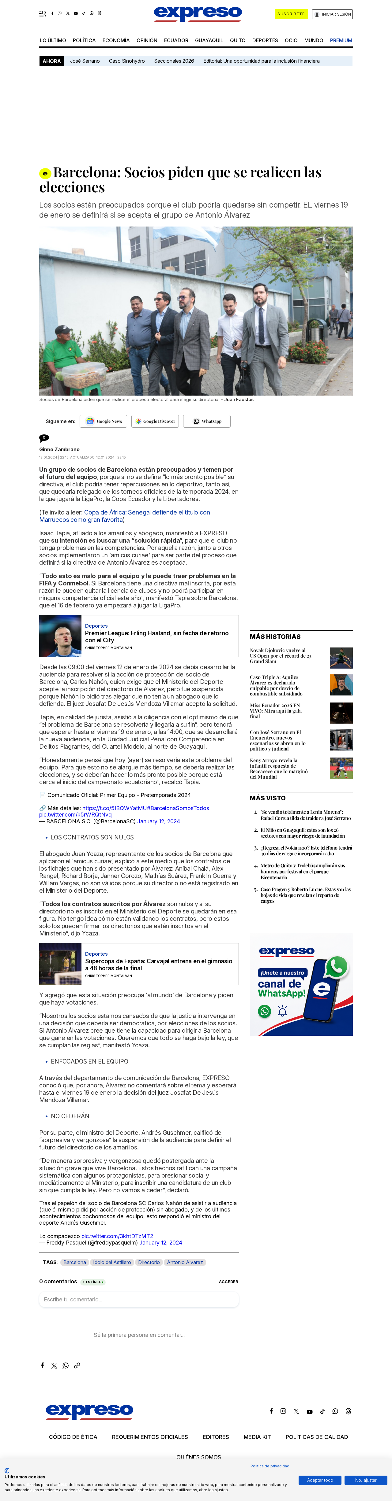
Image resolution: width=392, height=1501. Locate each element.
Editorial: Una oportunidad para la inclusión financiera (262, 61)
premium (341, 40)
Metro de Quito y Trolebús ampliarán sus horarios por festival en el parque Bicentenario (303, 871)
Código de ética (73, 1437)
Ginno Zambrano (59, 449)
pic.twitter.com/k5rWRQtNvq (75, 814)
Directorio (149, 1262)
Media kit (257, 1437)
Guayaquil (209, 40)
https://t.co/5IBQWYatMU (114, 808)
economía (116, 40)
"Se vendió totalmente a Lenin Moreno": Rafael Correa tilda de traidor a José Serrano (306, 815)
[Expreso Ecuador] (89, 1417)
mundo (313, 40)
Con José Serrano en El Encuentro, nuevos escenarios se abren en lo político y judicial (278, 740)
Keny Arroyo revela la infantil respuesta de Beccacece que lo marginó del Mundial (279, 768)
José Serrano (85, 61)
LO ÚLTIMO (53, 40)
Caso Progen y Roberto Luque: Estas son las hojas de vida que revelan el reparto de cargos (306, 895)
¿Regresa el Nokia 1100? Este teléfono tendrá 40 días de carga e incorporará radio (306, 850)
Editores (216, 1437)
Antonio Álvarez (185, 1262)
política (84, 40)
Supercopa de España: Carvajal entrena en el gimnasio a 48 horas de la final (158, 965)
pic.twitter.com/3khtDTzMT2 (117, 1236)
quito (238, 40)
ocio (291, 40)
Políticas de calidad (317, 1437)
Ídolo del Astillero (112, 1262)
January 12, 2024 (158, 821)
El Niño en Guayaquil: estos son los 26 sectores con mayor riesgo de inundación (303, 833)
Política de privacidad (270, 1466)
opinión (147, 40)
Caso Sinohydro (127, 61)
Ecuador (176, 40)
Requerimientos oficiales (150, 1437)
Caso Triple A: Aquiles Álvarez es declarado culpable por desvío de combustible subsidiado (276, 685)
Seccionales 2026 (174, 61)
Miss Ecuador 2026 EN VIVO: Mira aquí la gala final (276, 710)
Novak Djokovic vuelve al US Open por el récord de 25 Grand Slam (280, 655)
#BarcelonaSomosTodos (178, 808)
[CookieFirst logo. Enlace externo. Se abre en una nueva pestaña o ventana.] (7, 1470)
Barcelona (74, 1262)
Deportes (265, 40)
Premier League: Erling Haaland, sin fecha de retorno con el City (157, 637)
